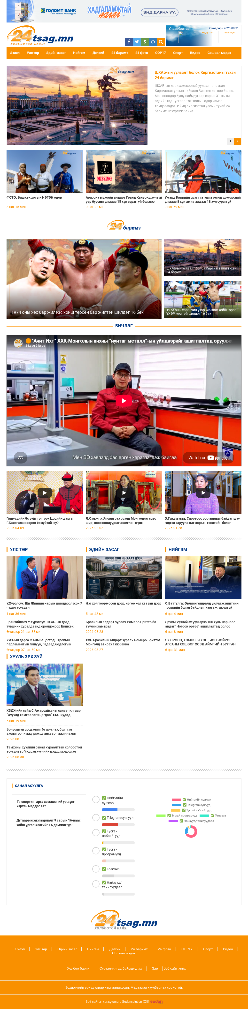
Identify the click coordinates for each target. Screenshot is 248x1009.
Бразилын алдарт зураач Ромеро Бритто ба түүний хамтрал (121, 624)
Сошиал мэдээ (219, 53)
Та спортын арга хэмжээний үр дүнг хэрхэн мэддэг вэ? (46, 804)
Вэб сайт (170, 968)
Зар (155, 968)
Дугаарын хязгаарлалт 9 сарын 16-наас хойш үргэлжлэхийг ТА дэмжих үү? (48, 822)
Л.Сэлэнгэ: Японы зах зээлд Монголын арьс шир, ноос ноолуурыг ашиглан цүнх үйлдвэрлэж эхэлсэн (121, 520)
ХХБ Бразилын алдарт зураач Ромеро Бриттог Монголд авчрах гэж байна (123, 642)
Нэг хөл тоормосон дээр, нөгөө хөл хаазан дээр (123, 603)
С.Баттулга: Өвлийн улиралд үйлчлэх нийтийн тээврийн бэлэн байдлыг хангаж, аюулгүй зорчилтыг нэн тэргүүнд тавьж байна (202, 605)
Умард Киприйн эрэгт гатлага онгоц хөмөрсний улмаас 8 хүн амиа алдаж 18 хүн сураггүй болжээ (203, 199)
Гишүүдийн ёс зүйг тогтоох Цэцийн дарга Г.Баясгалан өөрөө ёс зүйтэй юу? (40, 520)
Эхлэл (15, 53)
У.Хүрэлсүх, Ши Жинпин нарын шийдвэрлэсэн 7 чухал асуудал (44, 605)
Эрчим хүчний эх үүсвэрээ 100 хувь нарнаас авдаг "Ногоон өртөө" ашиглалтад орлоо (200, 624)
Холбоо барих (78, 968)
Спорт (178, 53)
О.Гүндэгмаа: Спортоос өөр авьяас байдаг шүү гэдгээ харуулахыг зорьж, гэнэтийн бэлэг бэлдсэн (202, 520)
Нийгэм (79, 53)
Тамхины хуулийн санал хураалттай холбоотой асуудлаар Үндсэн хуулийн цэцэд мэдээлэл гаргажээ (44, 749)
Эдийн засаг (56, 53)
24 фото (141, 53)
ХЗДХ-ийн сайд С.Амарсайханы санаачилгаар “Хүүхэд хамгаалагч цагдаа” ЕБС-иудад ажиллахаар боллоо (44, 713)
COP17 (160, 53)
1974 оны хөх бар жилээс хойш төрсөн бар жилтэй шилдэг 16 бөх (193, 75)
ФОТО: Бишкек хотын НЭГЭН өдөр (34, 197)
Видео (195, 53)
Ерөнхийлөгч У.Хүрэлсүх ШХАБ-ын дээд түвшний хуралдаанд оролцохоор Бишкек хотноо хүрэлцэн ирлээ (40, 624)
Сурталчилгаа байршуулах (121, 968)
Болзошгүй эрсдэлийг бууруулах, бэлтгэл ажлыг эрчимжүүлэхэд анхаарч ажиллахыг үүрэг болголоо (41, 731)
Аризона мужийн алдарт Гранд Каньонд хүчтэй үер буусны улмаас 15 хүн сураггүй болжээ (124, 199)
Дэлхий (98, 53)
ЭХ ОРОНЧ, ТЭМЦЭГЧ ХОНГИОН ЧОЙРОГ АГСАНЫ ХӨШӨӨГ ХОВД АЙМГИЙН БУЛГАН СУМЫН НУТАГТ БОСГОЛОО (200, 642)
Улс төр (33, 53)
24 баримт (119, 53)
